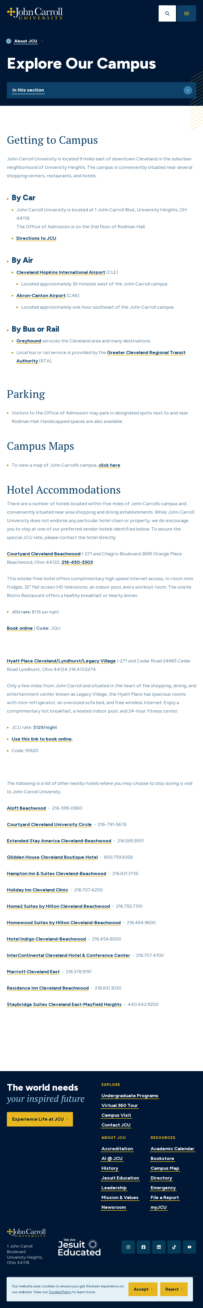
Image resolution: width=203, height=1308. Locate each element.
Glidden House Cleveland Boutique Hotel (52, 857)
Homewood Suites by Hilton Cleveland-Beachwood (64, 922)
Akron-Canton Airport (41, 295)
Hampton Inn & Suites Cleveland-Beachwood (56, 873)
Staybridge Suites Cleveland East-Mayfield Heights (64, 1004)
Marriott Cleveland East (33, 972)
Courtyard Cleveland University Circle (49, 824)
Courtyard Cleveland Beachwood (44, 554)
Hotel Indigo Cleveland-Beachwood (46, 939)
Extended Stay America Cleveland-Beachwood (59, 841)
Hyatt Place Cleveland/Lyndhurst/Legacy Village (61, 661)
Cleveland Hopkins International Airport (60, 272)
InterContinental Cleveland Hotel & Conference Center (68, 955)
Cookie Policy (60, 1292)
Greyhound (28, 341)
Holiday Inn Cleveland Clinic (37, 890)
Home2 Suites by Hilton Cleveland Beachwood (58, 906)
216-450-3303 (77, 562)
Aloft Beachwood (26, 808)
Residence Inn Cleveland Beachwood (48, 988)
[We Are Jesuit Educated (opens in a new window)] (79, 1247)
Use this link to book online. (42, 739)
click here (109, 465)
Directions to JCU (36, 238)
